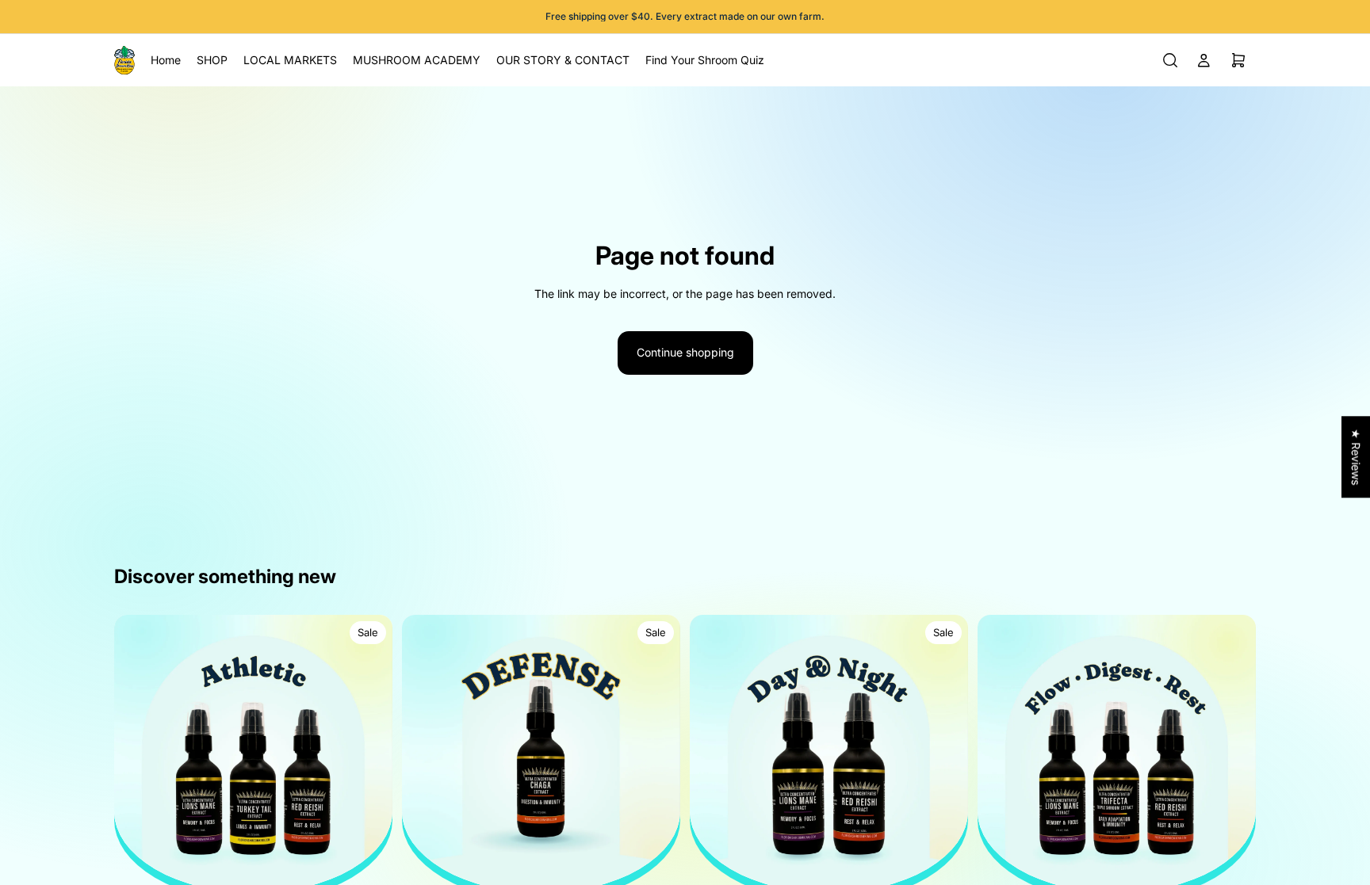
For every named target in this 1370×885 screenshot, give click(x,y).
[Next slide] (368, 753)
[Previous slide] (138, 753)
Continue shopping (685, 352)
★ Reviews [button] (1356, 457)
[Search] (1170, 60)
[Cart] (1238, 60)
